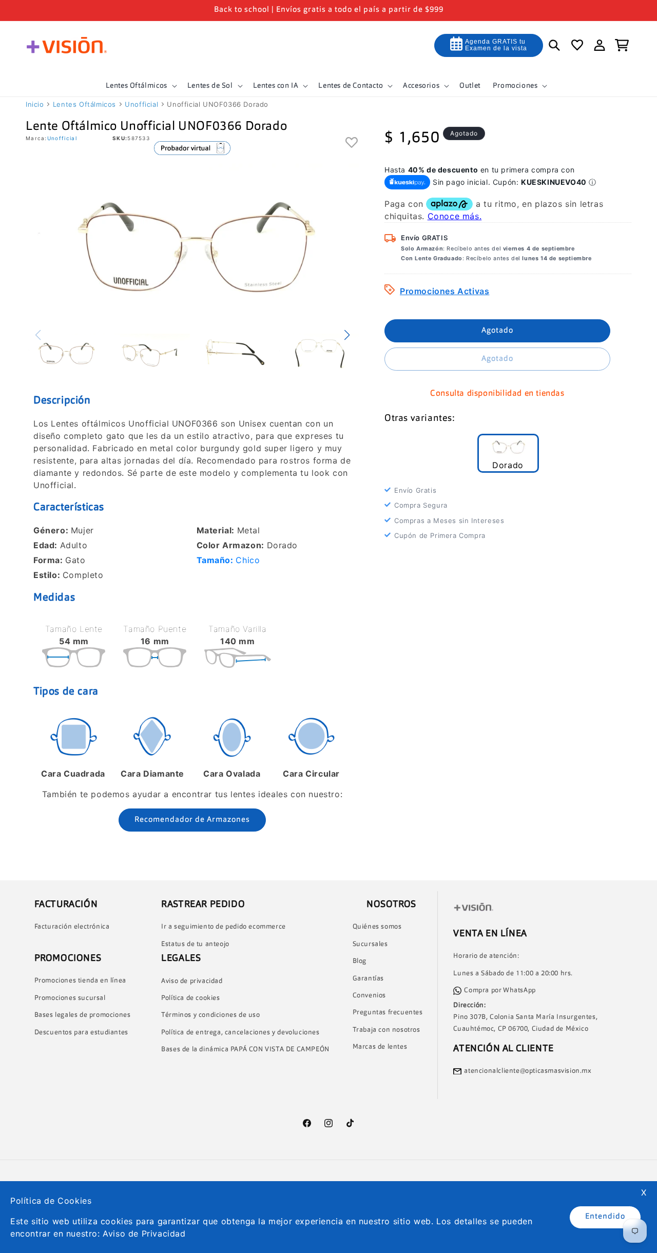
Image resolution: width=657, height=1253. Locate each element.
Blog (359, 961)
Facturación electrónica (72, 926)
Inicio (35, 104)
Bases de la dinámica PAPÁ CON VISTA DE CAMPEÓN (245, 1049)
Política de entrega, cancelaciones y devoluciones (240, 1032)
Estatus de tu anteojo (195, 944)
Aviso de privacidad (191, 981)
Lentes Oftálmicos (84, 104)
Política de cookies (190, 998)
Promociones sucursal (70, 998)
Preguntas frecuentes (388, 1012)
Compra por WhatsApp (499, 990)
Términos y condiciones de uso (210, 1015)
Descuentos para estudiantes (81, 1032)
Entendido (605, 1217)
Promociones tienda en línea (80, 980)
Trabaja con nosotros (386, 1030)
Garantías (368, 978)
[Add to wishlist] (352, 143)
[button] (140, 86)
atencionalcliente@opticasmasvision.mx (527, 1071)
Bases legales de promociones (82, 1015)
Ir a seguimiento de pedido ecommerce (223, 926)
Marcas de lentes (380, 1047)
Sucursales (370, 944)
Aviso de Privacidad (144, 1233)
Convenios (369, 995)
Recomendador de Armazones (192, 820)
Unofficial (141, 104)
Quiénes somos (377, 926)
